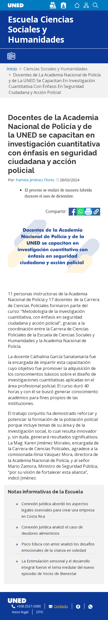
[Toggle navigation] (11, 56)
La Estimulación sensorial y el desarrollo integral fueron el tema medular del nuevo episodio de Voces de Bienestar (57, 567)
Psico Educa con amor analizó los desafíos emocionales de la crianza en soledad (58, 547)
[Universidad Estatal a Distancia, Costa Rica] (17, 4)
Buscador (95, 5)
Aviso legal (20, 612)
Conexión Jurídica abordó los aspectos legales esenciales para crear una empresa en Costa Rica (57, 510)
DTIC (40, 612)
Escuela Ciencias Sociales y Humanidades (40, 29)
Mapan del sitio (86, 5)
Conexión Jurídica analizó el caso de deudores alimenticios (52, 530)
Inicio (77, 5)
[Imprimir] (88, 212)
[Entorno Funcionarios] (63, 5)
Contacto (61, 606)
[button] (96, 212)
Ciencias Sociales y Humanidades (56, 69)
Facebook (78, 606)
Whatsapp (90, 606)
